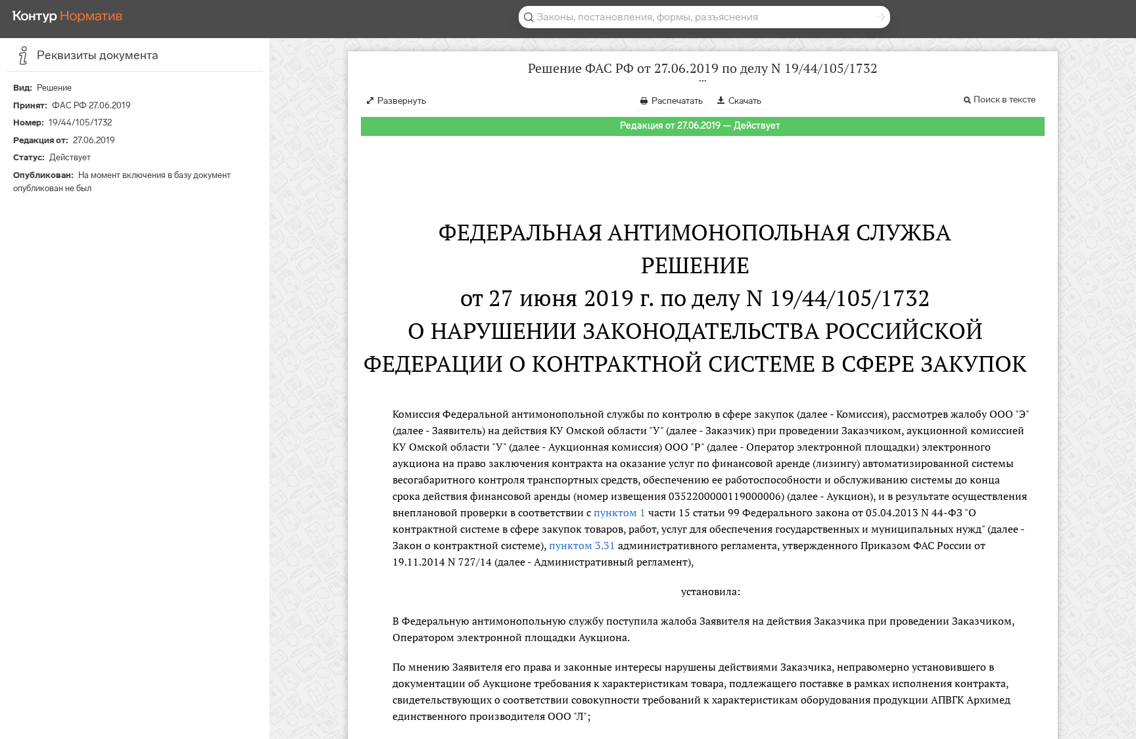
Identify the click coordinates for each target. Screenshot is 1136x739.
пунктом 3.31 (582, 545)
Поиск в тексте (1004, 99)
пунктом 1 (620, 512)
